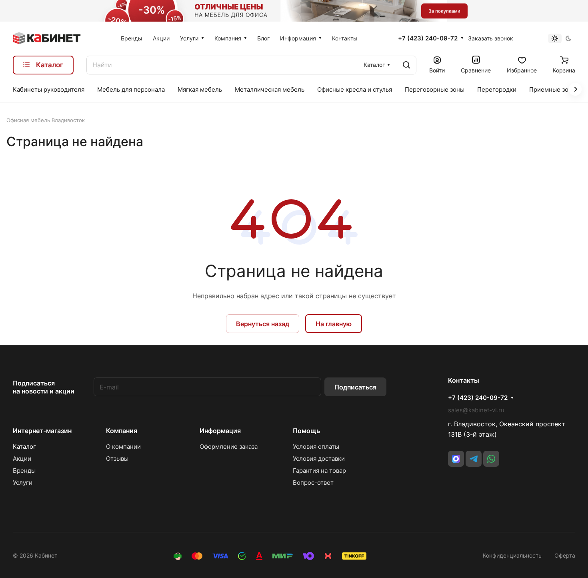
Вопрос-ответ (313, 482)
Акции (22, 458)
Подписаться (355, 387)
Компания (121, 431)
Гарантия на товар (319, 470)
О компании (123, 446)
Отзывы (117, 458)
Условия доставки (319, 458)
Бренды (24, 470)
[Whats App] (491, 459)
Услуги (22, 482)
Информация (220, 431)
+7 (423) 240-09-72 (428, 38)
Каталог (24, 446)
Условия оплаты (316, 446)
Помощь (306, 431)
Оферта (564, 555)
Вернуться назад (262, 324)
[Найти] (406, 65)
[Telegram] (474, 459)
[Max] (456, 459)
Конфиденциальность (512, 555)
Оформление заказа (229, 446)
